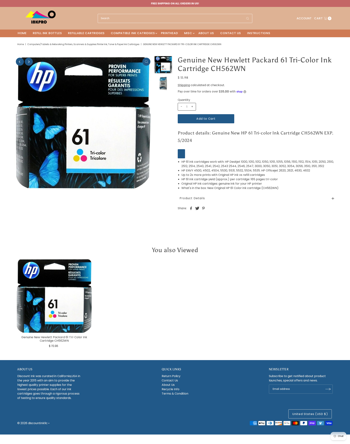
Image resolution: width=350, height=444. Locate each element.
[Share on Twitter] (197, 208)
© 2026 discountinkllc (32, 423)
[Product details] (181, 153)
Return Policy (171, 376)
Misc (188, 33)
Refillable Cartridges (86, 33)
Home (22, 33)
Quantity (184, 100)
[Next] (29, 62)
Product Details (192, 198)
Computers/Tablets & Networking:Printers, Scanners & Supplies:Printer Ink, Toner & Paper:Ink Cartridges (83, 44)
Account (304, 18)
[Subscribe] (328, 389)
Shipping (184, 85)
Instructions (258, 33)
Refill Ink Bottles (47, 33)
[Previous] (20, 62)
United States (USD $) (310, 414)
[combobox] (175, 18)
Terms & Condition (175, 393)
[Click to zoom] (146, 62)
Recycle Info (170, 389)
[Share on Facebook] (191, 208)
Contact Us (230, 33)
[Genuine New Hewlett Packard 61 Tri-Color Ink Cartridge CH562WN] (54, 296)
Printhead (169, 33)
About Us (206, 33)
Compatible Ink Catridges (133, 33)
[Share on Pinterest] (203, 208)
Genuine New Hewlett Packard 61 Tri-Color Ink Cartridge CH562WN (54, 339)
